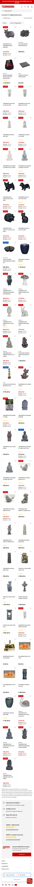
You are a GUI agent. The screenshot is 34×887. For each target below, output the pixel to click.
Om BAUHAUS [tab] (5, 866)
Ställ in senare (17, 879)
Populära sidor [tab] (5, 869)
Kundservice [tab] (5, 863)
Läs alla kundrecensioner (12, 829)
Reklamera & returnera (11, 817)
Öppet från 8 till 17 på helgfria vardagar (15, 805)
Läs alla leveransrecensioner (13, 839)
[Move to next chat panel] (29, 881)
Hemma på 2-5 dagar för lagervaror (14, 811)
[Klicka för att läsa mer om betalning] (10, 885)
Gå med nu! (22, 854)
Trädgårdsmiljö (6, 18)
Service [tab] (3, 861)
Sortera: (12, 23)
